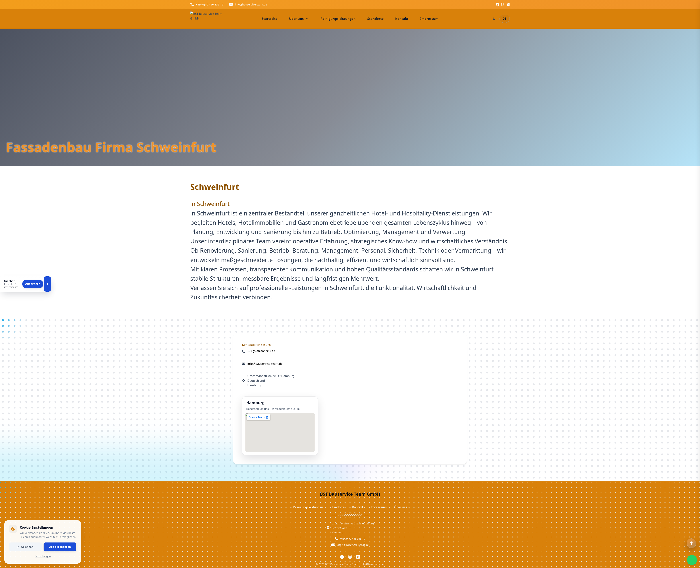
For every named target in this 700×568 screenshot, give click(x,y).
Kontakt (357, 507)
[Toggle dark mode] (494, 18)
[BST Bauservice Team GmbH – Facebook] (497, 4)
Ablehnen (27, 546)
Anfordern (32, 284)
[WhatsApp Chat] (692, 560)
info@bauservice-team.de (251, 4)
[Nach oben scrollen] (691, 543)
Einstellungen (43, 556)
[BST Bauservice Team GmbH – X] (508, 4)
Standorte (338, 507)
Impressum (379, 507)
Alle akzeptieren (60, 546)
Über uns (400, 507)
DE (505, 18)
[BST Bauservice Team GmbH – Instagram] (502, 4)
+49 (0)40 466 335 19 (209, 4)
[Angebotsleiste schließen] (47, 284)
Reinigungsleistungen (308, 507)
